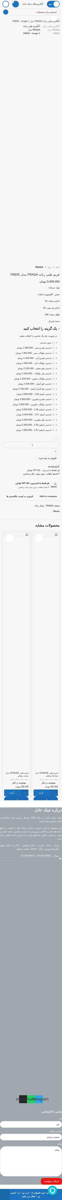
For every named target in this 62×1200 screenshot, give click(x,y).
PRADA (39, 267)
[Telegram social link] (47, 511)
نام (60, 1118)
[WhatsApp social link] (51, 511)
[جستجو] (5, 12)
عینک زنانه (39, 505)
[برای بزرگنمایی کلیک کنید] (53, 17)
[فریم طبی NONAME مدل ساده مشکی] (16, 652)
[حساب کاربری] (6, 4)
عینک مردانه (44, 779)
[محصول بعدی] (4, 267)
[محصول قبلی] (12, 267)
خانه (57, 267)
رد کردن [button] (5, 1194)
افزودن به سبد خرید (47, 458)
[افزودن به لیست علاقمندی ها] (39, 538)
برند (49, 267)
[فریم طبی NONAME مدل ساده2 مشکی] (46, 652)
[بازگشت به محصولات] (8, 267)
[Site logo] (32, 4)
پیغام (60, 1143)
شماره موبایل (55, 1131)
